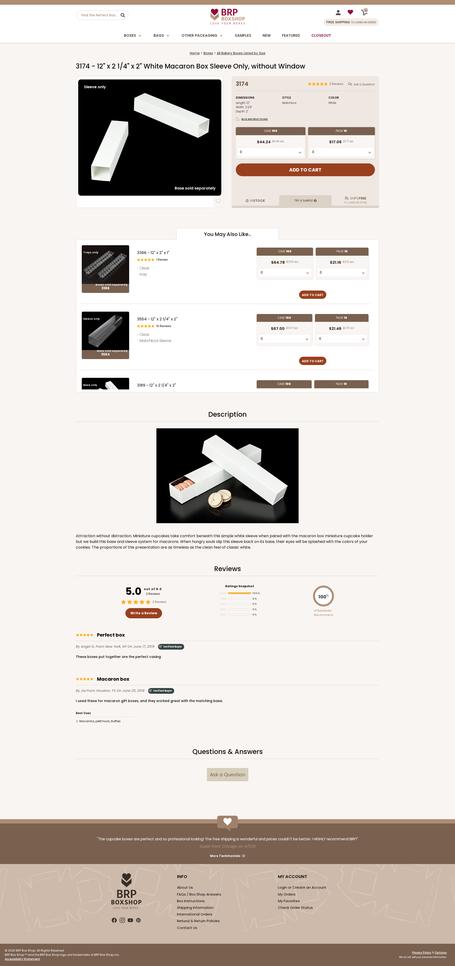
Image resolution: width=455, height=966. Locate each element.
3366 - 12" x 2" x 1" (153, 252)
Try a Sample (303, 201)
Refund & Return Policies (198, 920)
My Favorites (289, 900)
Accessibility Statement (22, 959)
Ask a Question (364, 84)
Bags (159, 35)
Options (441, 953)
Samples (243, 35)
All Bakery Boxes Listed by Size (241, 53)
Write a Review (143, 613)
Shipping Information (195, 907)
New (267, 35)
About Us (185, 887)
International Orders (194, 914)
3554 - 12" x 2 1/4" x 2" (157, 319)
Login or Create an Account (302, 887)
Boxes (130, 35)
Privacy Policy (421, 953)
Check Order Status (295, 907)
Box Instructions (254, 119)
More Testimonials (225, 856)
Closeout (321, 35)
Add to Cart (312, 295)
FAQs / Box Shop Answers (199, 894)
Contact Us (187, 927)
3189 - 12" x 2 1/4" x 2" (156, 385)
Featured (291, 35)
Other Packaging (199, 35)
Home (195, 53)
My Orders (287, 894)
